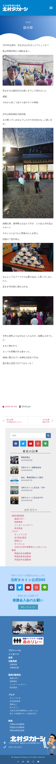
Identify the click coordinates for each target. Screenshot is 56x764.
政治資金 (18, 528)
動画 (14, 550)
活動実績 (12, 661)
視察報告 (18, 522)
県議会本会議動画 (22, 553)
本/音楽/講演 (20, 537)
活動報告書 (14, 667)
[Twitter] (23, 444)
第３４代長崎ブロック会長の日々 (23, 713)
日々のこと (19, 544)
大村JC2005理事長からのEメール (30, 547)
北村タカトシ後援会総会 (31, 467)
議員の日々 (19, 518)
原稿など (18, 540)
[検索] (48, 435)
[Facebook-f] (18, 762)
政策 (10, 657)
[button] (51, 7)
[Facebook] (16, 444)
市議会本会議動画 (22, 559)
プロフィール (14, 650)
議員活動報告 (18, 515)
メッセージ (13, 654)
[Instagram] (38, 444)
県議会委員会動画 (22, 556)
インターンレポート (23, 525)
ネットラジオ (20, 534)
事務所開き (25, 457)
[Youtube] (31, 444)
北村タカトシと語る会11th (32, 497)
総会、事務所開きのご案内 (32, 477)
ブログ (28, 22)
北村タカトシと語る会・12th (33, 487)
